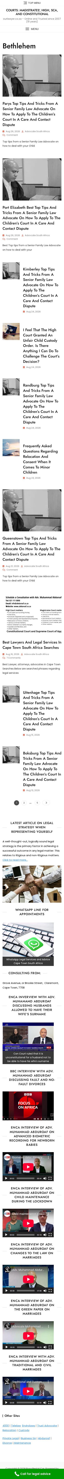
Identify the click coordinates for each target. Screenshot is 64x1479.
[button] (32, 29)
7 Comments (13, 658)
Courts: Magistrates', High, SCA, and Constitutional (32, 12)
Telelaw (16, 1425)
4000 (6, 1425)
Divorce (7, 1443)
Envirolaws (28, 1425)
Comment (12, 135)
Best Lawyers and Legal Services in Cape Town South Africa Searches (32, 644)
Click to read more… (15, 860)
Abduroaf (44, 1438)
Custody (23, 1430)
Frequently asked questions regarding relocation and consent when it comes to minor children (40, 459)
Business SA (28, 1438)
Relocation (9, 1430)
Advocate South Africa (37, 131)
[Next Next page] (46, 802)
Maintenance (22, 1443)
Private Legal (11, 1438)
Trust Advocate (47, 1425)
